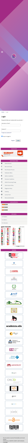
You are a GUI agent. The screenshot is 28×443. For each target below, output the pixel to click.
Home (2, 112)
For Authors (4, 220)
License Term (8, 195)
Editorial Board (8, 163)
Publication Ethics (8, 173)
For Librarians (5, 223)
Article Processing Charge (10, 182)
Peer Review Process (9, 170)
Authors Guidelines (9, 176)
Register (13, 140)
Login (18, 140)
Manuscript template (9, 198)
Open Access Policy (9, 185)
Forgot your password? (6, 133)
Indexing (7, 192)
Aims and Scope (8, 167)
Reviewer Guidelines (9, 179)
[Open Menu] (2, 51)
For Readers (4, 217)
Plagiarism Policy (8, 188)
